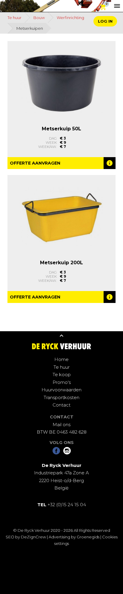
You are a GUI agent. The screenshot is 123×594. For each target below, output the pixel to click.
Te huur (14, 17)
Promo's (62, 382)
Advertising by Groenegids (74, 536)
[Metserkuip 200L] (61, 216)
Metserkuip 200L (61, 262)
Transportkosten (61, 397)
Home (61, 359)
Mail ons (61, 424)
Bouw (39, 17)
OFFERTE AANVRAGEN (35, 163)
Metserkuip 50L (61, 129)
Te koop (62, 374)
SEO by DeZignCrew (26, 536)
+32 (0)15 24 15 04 (61, 504)
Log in (105, 21)
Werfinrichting (70, 17)
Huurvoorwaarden (61, 390)
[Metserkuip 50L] (61, 82)
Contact (61, 405)
